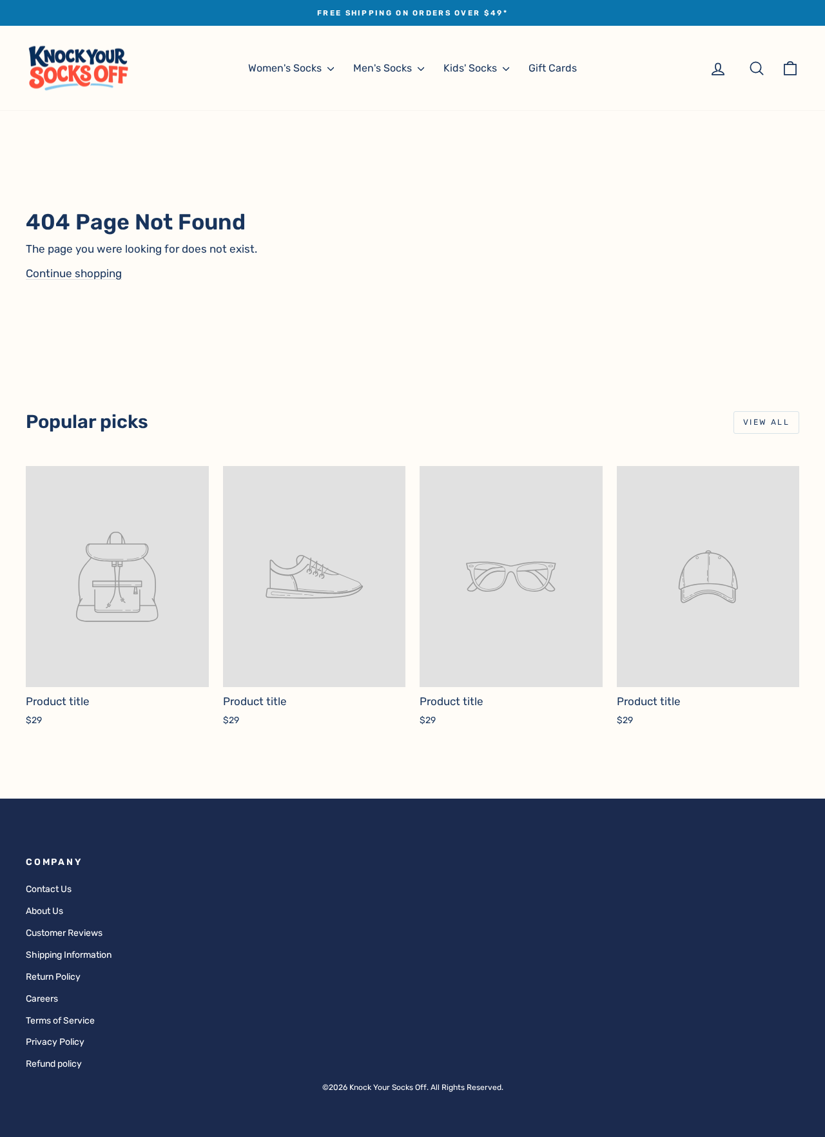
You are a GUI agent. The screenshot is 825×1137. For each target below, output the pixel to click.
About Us (44, 911)
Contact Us (49, 889)
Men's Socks (383, 68)
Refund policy (54, 1063)
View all (766, 422)
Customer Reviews (64, 933)
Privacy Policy (55, 1041)
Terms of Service (60, 1020)
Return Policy (53, 976)
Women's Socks (286, 68)
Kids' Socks (471, 68)
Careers (42, 998)
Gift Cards (553, 68)
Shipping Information (69, 954)
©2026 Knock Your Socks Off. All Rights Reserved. (412, 1087)
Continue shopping (74, 273)
